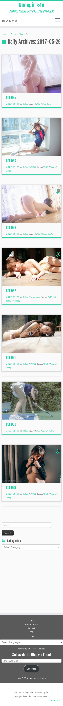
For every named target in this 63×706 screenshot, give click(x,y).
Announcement (31, 624)
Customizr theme (39, 696)
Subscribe (31, 668)
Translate (41, 648)
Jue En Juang (48, 430)
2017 (13, 34)
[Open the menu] (57, 20)
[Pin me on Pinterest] (16, 21)
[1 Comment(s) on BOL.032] (58, 257)
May (21, 34)
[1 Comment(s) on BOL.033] (58, 194)
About (31, 620)
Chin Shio (46, 103)
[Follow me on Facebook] (10, 21)
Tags (31, 636)
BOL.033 (11, 228)
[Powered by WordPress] (47, 692)
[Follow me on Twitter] (7, 21)
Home (5, 34)
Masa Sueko (47, 233)
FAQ (31, 632)
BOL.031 (11, 358)
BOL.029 (11, 488)
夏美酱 (33, 167)
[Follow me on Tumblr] (13, 21)
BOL (38, 103)
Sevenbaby (35, 297)
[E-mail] (4, 21)
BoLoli (25, 103)
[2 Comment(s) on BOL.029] (58, 454)
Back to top (54, 700)
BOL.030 (11, 424)
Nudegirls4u (31, 5)
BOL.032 (11, 291)
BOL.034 (11, 161)
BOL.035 (11, 98)
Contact (31, 628)
